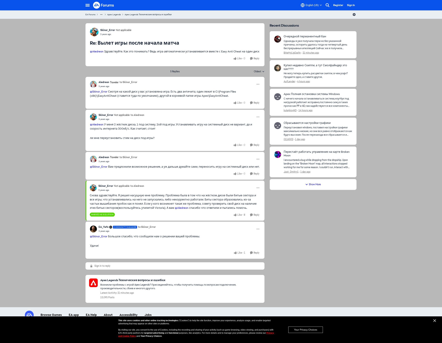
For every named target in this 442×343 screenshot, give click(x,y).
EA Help (91, 315)
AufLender (289, 81)
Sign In (351, 5)
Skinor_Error (107, 30)
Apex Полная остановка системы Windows (312, 94)
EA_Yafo (103, 226)
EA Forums (90, 14)
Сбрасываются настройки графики (307, 123)
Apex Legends (114, 14)
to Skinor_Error (128, 82)
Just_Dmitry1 (291, 171)
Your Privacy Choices (305, 329)
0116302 (288, 139)
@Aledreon (96, 51)
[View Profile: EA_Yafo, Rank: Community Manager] (93, 229)
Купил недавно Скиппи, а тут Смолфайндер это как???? (315, 67)
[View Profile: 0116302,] (277, 125)
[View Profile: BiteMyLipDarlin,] (277, 39)
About (108, 315)
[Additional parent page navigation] (101, 14)
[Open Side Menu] (87, 5)
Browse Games (51, 315)
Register (338, 5)
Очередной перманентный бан (305, 36)
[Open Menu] (354, 14)
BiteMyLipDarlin (292, 52)
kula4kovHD (290, 110)
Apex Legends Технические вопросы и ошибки (148, 14)
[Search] (327, 5)
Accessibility (128, 315)
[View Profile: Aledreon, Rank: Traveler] (93, 84)
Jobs (148, 315)
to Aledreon (137, 115)
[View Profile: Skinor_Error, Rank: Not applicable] (94, 32)
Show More (315, 184)
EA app (74, 315)
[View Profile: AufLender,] (277, 68)
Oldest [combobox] (259, 71)
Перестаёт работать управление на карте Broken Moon (317, 153)
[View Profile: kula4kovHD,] (277, 96)
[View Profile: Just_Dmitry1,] (277, 154)
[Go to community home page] (103, 5)
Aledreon (104, 82)
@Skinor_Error (98, 91)
